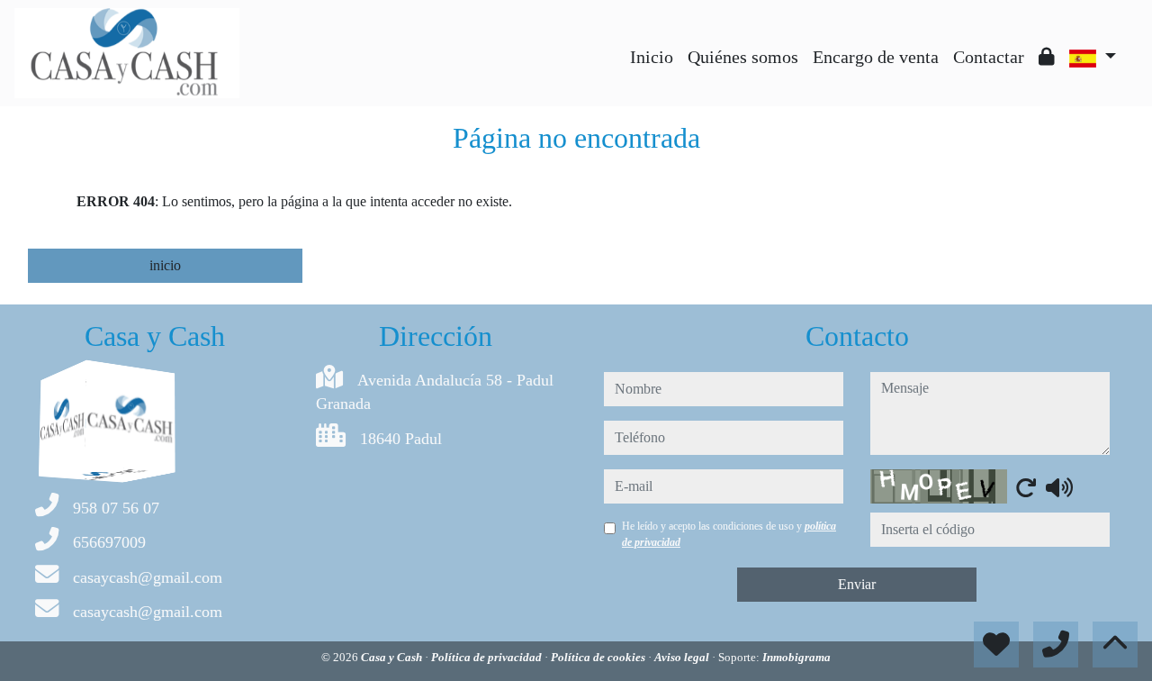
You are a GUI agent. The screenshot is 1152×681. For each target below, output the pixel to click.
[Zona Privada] (1046, 56)
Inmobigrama (796, 657)
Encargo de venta (876, 57)
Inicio (651, 57)
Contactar (988, 57)
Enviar (857, 584)
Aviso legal (683, 657)
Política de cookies (599, 657)
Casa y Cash (393, 657)
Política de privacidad (487, 657)
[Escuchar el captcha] (1059, 487)
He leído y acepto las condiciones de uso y (729, 534)
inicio (165, 265)
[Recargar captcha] (1026, 487)
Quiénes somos (743, 57)
